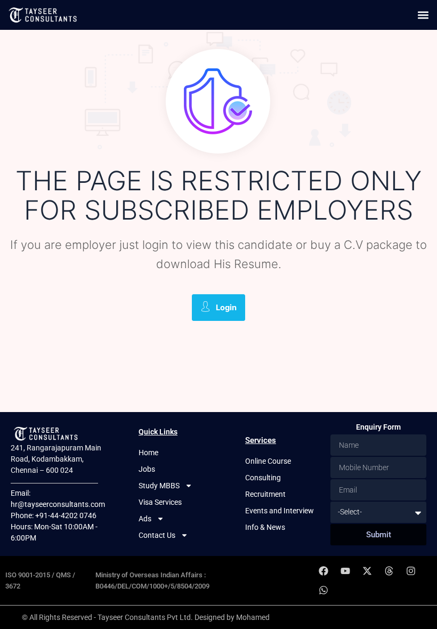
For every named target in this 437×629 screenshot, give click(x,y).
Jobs (147, 469)
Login (226, 307)
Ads (145, 518)
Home (148, 452)
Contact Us (157, 535)
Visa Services (160, 502)
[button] (423, 14)
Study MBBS (159, 485)
